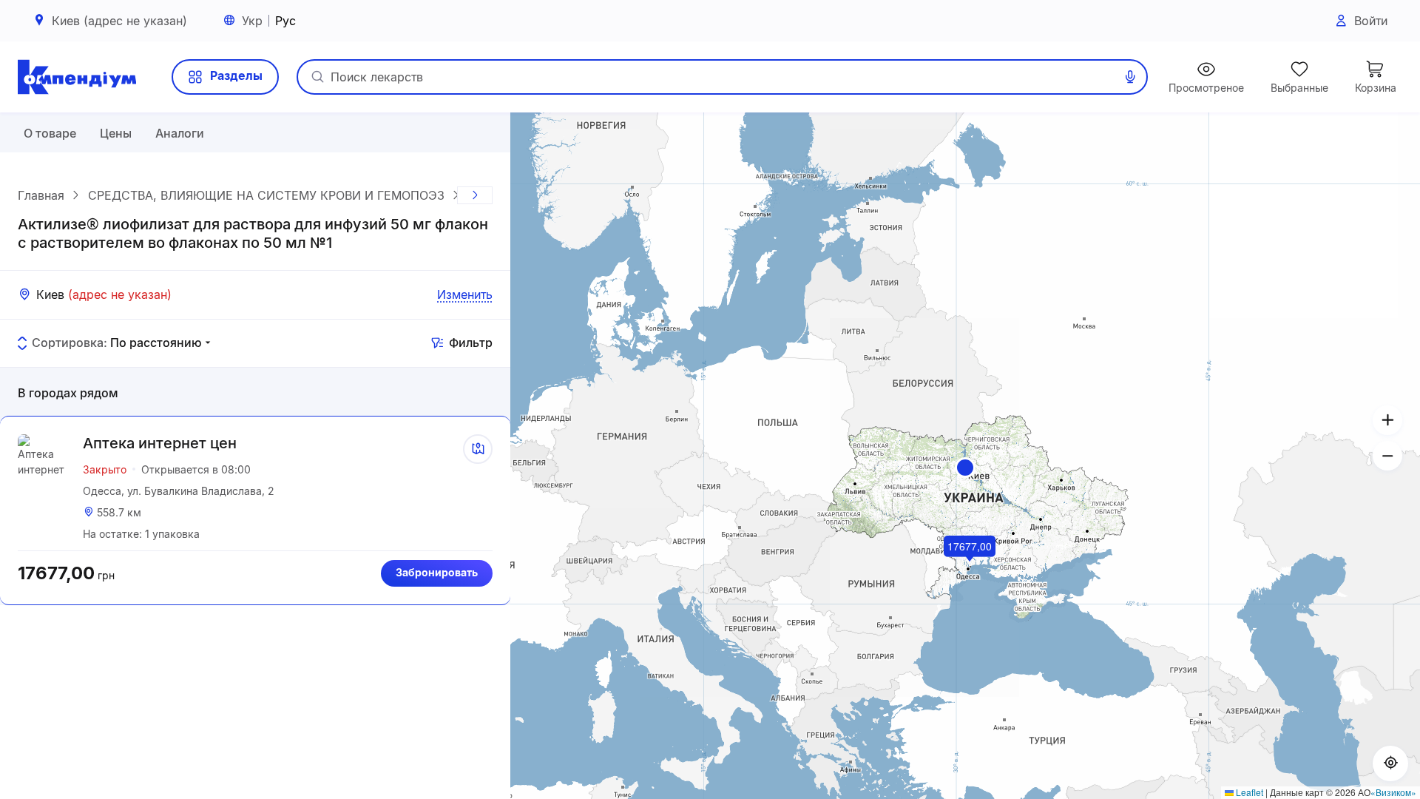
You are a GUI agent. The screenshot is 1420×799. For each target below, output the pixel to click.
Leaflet (1248, 792)
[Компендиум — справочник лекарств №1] (77, 77)
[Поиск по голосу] (1130, 77)
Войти (1370, 20)
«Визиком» (1393, 792)
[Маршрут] (478, 449)
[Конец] (475, 195)
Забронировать (437, 572)
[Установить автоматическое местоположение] (1390, 763)
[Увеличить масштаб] (1387, 420)
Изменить (465, 294)
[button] (965, 467)
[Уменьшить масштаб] (1387, 456)
